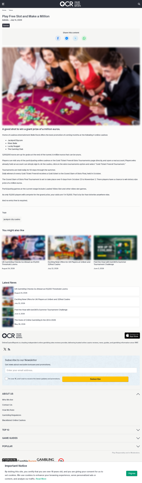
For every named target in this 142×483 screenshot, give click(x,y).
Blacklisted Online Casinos (14, 420)
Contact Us (7, 405)
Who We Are (7, 399)
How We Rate (8, 410)
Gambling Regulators (11, 415)
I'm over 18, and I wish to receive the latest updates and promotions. (34, 379)
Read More (41, 478)
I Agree (131, 473)
